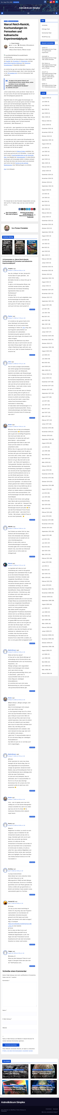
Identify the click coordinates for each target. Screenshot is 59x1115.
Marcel (10, 563)
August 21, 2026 (9, 1076)
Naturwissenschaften (13, 21)
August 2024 (45, 190)
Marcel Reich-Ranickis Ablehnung (13, 63)
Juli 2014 (44, 493)
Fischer (10, 316)
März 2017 (45, 416)
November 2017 (46, 385)
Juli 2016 (44, 447)
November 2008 (46, 639)
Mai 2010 (44, 569)
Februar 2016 (45, 466)
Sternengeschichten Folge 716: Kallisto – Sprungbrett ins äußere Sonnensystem (43, 1073)
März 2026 (45, 117)
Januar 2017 (45, 424)
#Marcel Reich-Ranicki (15, 49)
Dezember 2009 (46, 589)
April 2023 (45, 251)
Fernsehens (16, 61)
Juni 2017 (44, 404)
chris (9, 361)
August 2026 (45, 97)
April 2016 (45, 458)
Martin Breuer (12, 650)
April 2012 (45, 550)
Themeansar (4, 1111)
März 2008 (45, 669)
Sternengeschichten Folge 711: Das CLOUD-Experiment (49, 51)
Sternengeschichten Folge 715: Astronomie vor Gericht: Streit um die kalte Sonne (15, 1089)
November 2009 (46, 593)
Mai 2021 (44, 316)
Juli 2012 (44, 539)
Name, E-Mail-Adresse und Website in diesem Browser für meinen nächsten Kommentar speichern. (18, 1040)
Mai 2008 (44, 662)
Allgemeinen (24, 61)
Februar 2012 (45, 558)
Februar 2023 (45, 259)
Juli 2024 (44, 193)
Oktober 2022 (46, 274)
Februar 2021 (45, 328)
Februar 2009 (45, 627)
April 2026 (45, 113)
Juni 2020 (45, 358)
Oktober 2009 (46, 596)
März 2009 (45, 623)
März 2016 (45, 462)
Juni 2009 (45, 612)
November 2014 (46, 477)
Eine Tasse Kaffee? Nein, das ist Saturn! (12, 213)
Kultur (5, 21)
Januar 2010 (45, 585)
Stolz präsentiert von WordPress (8, 1109)
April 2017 (45, 412)
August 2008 (45, 650)
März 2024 (45, 209)
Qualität (8, 61)
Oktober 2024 (46, 182)
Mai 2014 (44, 500)
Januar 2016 (45, 470)
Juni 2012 (44, 543)
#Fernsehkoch (30, 45)
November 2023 (46, 224)
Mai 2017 (44, 408)
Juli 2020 (44, 355)
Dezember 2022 (46, 266)
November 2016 (46, 431)
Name (5, 1010)
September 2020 (46, 347)
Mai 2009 (44, 616)
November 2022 (46, 270)
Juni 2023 (45, 243)
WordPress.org (46, 36)
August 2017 (45, 397)
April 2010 (45, 573)
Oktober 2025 (46, 136)
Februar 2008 (45, 673)
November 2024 (46, 178)
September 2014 (46, 485)
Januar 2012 (45, 562)
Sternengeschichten (19, 1069)
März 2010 (45, 577)
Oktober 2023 (46, 228)
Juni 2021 (44, 312)
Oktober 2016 (46, 435)
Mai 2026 (44, 109)
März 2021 (45, 324)
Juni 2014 (44, 497)
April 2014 (45, 504)
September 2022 (46, 278)
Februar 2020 (45, 374)
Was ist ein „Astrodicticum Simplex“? (50, 1112)
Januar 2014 (45, 516)
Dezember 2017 (46, 381)
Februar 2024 (45, 213)
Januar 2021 (45, 332)
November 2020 (46, 339)
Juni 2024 (45, 197)
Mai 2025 (44, 155)
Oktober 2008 (46, 642)
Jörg (24, 327)
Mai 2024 (44, 201)
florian (10, 424)
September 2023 (46, 232)
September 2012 (46, 531)
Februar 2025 (45, 167)
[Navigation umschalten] (28, 13)
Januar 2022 (45, 286)
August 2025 (45, 144)
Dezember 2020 (46, 335)
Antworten (32, 309)
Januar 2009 (45, 631)
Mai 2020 (44, 362)
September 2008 (46, 646)
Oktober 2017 (46, 389)
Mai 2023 (44, 247)
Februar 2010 (45, 581)
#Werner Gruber (26, 49)
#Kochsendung (19, 47)
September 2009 (46, 600)
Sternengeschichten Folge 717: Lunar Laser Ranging (15, 1073)
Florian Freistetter (15, 43)
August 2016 (45, 443)
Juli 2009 (44, 608)
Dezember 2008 (46, 635)
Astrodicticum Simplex (29, 8)
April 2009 (45, 619)
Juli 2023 (44, 239)
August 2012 (45, 535)
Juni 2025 (45, 151)
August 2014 (45, 489)
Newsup (22, 1109)
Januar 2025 (45, 170)
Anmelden (44, 25)
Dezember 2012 (46, 520)
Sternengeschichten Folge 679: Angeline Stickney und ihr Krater (49, 66)
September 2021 (46, 301)
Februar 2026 (45, 120)
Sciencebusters (21, 157)
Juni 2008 (45, 658)
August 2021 (45, 305)
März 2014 (45, 508)
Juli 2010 (44, 566)
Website (5, 1027)
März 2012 (45, 554)
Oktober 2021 (46, 297)
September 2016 (46, 439)
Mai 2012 (44, 546)
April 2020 (45, 366)
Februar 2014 (45, 512)
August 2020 (45, 351)
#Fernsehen (22, 45)
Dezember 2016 (46, 428)
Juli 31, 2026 (36, 1092)
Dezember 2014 (46, 474)
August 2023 (45, 236)
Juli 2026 (44, 101)
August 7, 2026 (9, 1092)
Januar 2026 (45, 124)
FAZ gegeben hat (12, 73)
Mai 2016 (44, 454)
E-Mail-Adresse (7, 1019)
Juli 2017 (44, 401)
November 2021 (46, 293)
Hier (5, 169)
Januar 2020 (45, 378)
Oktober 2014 (46, 481)
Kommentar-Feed (46, 33)
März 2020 (45, 370)
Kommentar (6, 980)
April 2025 (45, 159)
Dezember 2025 (46, 128)
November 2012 (46, 523)
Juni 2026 (45, 105)
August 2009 (45, 604)
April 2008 (45, 665)
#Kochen (11, 47)
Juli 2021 (44, 309)
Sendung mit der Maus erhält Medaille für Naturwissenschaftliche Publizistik (26, 215)
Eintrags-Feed (46, 29)
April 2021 (45, 320)
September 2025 (46, 140)
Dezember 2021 (46, 289)
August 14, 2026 (37, 1076)
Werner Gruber (21, 151)
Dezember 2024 (46, 174)
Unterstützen (49, 1108)
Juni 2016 (44, 451)
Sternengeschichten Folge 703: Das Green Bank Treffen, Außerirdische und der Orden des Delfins (49, 77)
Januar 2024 (45, 216)
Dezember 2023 (46, 220)
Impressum (55, 1108)
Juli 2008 (44, 654)
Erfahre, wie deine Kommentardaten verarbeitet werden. (18, 1051)
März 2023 (45, 255)
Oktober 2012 (46, 527)
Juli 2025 (44, 147)
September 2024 (46, 186)
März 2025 (45, 163)
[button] (54, 13)
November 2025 (46, 132)
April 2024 (45, 205)
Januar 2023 (45, 262)
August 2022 (45, 282)
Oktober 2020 (46, 343)
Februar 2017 (45, 420)
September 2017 (46, 393)
